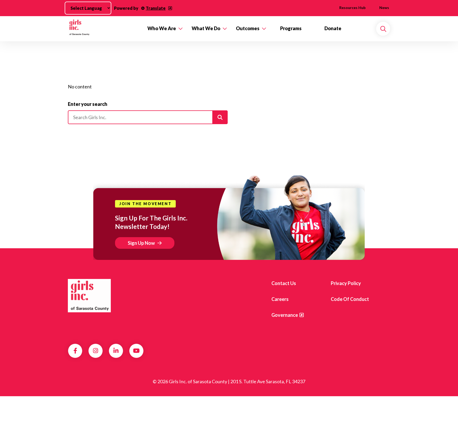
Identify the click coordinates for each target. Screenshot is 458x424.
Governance (284, 315)
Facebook (75, 350)
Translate (156, 8)
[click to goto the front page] (89, 295)
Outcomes (247, 28)
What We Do (206, 28)
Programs (291, 28)
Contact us (283, 283)
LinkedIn (116, 350)
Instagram (95, 350)
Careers (280, 299)
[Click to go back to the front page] (104, 29)
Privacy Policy (346, 283)
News (384, 7)
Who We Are (161, 28)
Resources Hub (352, 7)
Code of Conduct (350, 299)
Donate (332, 28)
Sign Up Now (141, 243)
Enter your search (87, 104)
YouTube (136, 350)
